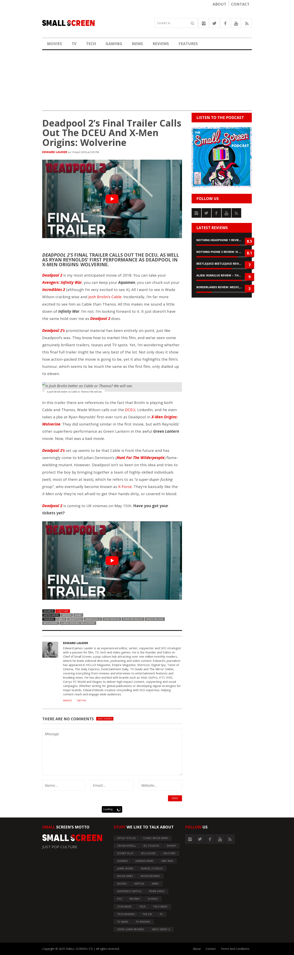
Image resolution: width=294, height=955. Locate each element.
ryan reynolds (133, 619)
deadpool (75, 619)
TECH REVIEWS (126, 914)
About (219, 4)
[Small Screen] (94, 23)
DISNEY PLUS (125, 853)
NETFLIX (139, 883)
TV (74, 43)
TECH (91, 43)
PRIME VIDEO (157, 891)
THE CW (147, 914)
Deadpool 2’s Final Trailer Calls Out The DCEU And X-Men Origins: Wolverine (111, 132)
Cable (61, 619)
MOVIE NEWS (125, 876)
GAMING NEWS (144, 861)
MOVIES (54, 43)
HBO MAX (167, 861)
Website (67, 700)
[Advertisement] (147, 83)
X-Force (125, 486)
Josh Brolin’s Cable (105, 296)
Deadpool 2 (93, 619)
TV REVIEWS (143, 921)
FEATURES (188, 43)
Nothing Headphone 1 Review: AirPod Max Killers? (221, 240)
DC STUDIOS (152, 845)
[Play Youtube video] (112, 199)
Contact (240, 4)
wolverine (50, 622)
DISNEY (171, 845)
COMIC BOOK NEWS (155, 838)
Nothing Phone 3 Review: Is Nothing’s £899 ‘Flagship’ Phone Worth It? (221, 252)
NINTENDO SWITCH (129, 891)
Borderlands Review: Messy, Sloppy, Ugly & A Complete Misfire (221, 287)
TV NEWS (122, 921)
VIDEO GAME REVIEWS (130, 929)
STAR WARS (124, 906)
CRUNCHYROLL (126, 845)
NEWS (137, 43)
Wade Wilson (154, 619)
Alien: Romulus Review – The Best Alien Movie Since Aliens (221, 275)
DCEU (130, 409)
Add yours (105, 718)
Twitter (81, 700)
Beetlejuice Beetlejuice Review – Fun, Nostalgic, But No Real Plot (221, 263)
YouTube (62, 611)
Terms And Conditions (235, 949)
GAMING (114, 43)
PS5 (119, 899)
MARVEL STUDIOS (152, 868)
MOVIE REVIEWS (150, 876)
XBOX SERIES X (161, 929)
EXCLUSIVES (148, 853)
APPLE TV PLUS (126, 838)
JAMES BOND (125, 868)
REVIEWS (161, 43)
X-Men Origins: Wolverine (78, 622)
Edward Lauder (54, 152)
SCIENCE (153, 899)
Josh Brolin (112, 619)
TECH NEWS (160, 906)
